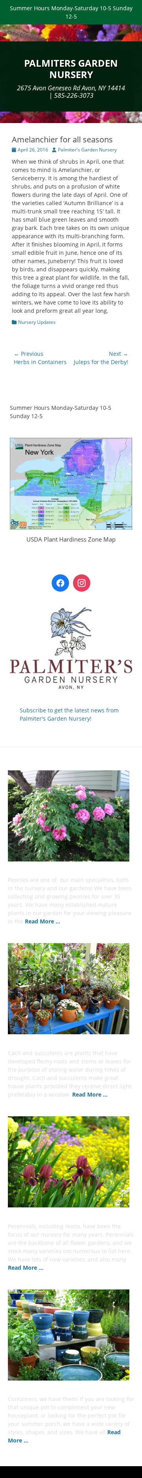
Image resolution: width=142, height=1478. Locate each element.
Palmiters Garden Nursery (71, 68)
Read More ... (42, 921)
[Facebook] (60, 583)
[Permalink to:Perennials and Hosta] (71, 1161)
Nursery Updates (37, 322)
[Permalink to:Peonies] (71, 815)
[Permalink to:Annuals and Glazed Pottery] (71, 1335)
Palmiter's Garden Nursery (87, 149)
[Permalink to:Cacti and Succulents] (71, 988)
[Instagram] (81, 583)
